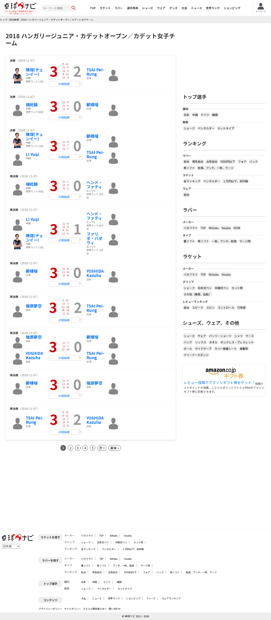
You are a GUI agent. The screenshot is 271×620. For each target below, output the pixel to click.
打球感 (241, 308)
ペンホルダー (206, 128)
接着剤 (244, 349)
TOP (93, 8)
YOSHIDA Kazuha (95, 273)
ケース (250, 336)
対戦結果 (64, 84)
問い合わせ (115, 608)
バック (253, 161)
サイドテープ (203, 349)
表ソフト (189, 168)
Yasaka (226, 228)
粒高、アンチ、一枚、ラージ (216, 168)
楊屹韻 (32, 104)
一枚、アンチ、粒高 (224, 241)
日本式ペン (205, 288)
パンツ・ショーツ (220, 336)
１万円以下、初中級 (235, 181)
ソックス (200, 342)
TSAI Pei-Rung (95, 72)
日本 (186, 115)
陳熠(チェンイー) (34, 72)
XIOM (237, 228)
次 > (102, 447)
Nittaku (214, 228)
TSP (203, 228)
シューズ (147, 8)
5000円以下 (227, 161)
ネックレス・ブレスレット (237, 342)
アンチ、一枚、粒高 (123, 565)
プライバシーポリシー (50, 608)
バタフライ (191, 228)
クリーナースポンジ (196, 355)
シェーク (189, 128)
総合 (186, 161)
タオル (213, 342)
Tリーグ (151, 598)
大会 (184, 8)
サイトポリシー (72, 608)
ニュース (196, 8)
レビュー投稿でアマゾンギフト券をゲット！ (219, 383)
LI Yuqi (32, 154)
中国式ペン (222, 288)
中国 (195, 115)
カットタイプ (225, 128)
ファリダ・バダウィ (94, 238)
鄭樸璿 (92, 104)
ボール (188, 349)
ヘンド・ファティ (94, 185)
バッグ (188, 342)
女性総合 (211, 161)
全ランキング (192, 181)
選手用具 (132, 8)
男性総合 (197, 161)
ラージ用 (245, 241)
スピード (197, 308)
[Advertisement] (39, 490)
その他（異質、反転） (197, 294)
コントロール (226, 308)
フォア (242, 161)
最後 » (114, 447)
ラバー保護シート (225, 349)
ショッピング (232, 8)
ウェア (161, 8)
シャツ (238, 336)
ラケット (105, 8)
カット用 (237, 288)
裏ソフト (189, 241)
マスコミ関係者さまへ (95, 608)
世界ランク (213, 8)
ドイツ (205, 115)
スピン (210, 308)
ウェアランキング (171, 598)
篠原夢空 (34, 306)
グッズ (173, 8)
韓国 (215, 115)
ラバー (119, 8)
